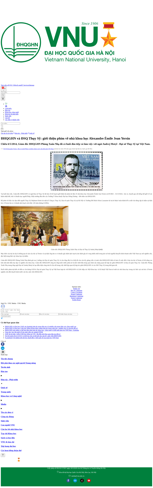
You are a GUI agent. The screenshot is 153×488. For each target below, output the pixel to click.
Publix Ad (76, 288)
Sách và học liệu (8, 438)
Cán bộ (7, 118)
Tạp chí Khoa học (8, 433)
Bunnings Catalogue (76, 296)
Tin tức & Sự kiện (7, 133)
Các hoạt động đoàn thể (11, 450)
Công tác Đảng (7, 416)
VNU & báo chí (7, 442)
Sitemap (31, 85)
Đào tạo (7, 110)
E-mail (19, 85)
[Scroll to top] (3, 455)
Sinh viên (8, 116)
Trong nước (6, 392)
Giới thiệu (8, 108)
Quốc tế (31, 133)
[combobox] (3, 89)
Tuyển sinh (5, 367)
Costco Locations (76, 292)
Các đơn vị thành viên (12, 120)
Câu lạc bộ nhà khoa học (11, 429)
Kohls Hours (76, 300)
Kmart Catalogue (76, 294)
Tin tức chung (7, 359)
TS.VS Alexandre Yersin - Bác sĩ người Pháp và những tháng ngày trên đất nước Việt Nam (28, 149)
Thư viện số (5, 85)
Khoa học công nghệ (12, 112)
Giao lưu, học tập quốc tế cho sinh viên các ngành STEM (24, 332)
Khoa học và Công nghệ (11, 396)
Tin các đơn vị (7, 412)
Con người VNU (8, 425)
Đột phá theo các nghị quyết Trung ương (18, 363)
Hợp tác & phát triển (11, 114)
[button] (76, 344)
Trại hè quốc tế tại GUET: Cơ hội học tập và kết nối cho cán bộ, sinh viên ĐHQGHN (33, 336)
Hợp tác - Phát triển (21, 133)
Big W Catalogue (76, 290)
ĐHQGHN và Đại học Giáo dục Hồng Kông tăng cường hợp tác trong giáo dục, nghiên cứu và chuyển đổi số (41, 328)
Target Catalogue (76, 298)
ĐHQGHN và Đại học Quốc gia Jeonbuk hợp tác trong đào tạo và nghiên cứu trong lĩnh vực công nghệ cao (40, 326)
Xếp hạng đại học (8, 446)
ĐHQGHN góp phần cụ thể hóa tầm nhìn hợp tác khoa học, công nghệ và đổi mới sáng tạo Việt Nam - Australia (42, 330)
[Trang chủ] (63, 83)
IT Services (25, 85)
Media (3, 404)
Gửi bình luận (6, 316)
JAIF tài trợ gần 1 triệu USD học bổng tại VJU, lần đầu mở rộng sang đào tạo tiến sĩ (32, 334)
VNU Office (13, 85)
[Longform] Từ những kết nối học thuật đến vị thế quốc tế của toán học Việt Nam (32, 338)
